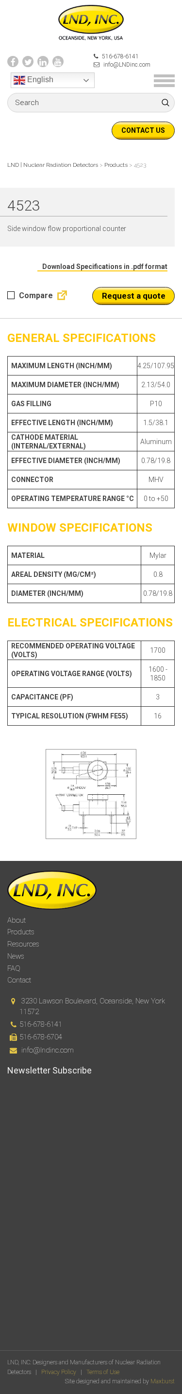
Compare (35, 295)
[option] (91, 794)
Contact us (143, 130)
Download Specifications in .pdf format (104, 266)
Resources (23, 944)
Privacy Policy (58, 1372)
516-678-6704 (40, 1037)
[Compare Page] (60, 297)
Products (20, 932)
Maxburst (162, 1381)
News (15, 956)
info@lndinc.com (47, 1050)
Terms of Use (102, 1372)
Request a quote (133, 296)
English (39, 80)
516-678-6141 (119, 56)
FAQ (13, 968)
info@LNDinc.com (126, 64)
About (16, 920)
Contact (19, 980)
